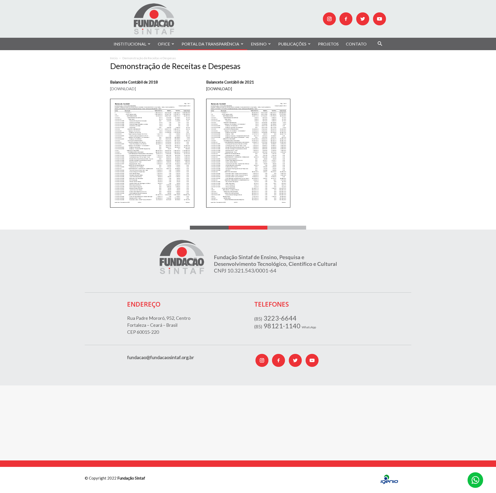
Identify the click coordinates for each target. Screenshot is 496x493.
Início (114, 58)
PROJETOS (328, 43)
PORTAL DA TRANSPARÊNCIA (210, 43)
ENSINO (259, 43)
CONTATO (356, 43)
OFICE (164, 43)
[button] (380, 44)
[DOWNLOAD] (123, 88)
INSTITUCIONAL (130, 43)
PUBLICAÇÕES (292, 43)
